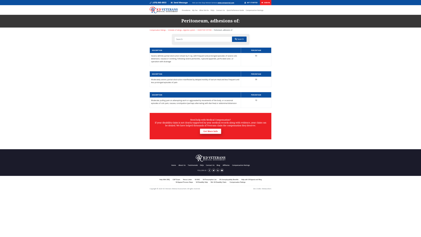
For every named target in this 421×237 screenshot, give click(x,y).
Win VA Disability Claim (218, 182)
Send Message (181, 2)
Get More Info (210, 131)
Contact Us (220, 10)
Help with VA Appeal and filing (251, 179)
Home (173, 165)
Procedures (186, 10)
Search (240, 39)
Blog (218, 165)
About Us (182, 165)
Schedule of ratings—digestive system (181, 30)
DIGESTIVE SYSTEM (204, 30)
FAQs (212, 10)
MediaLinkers (266, 189)
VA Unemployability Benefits (228, 179)
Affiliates (226, 165)
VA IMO (197, 179)
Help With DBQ (164, 179)
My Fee (194, 10)
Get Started (252, 3)
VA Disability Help (202, 182)
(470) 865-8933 (159, 2)
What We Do (204, 10)
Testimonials (193, 165)
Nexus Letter (187, 179)
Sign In (267, 3)
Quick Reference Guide (235, 10)
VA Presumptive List (209, 179)
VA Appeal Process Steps (184, 182)
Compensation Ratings (254, 10)
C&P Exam (176, 179)
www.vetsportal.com (226, 3)
